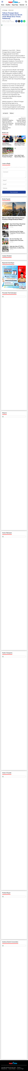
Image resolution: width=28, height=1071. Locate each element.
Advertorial (4, 21)
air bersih (5, 113)
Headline (8, 21)
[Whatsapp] (24, 21)
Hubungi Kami (4, 1068)
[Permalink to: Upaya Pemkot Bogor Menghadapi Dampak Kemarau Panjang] (5, 226)
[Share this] (16, 21)
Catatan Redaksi (12, 1068)
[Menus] (2, 2)
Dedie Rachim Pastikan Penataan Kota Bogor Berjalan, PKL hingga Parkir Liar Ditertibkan (7, 156)
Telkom (12, 113)
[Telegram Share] (22, 21)
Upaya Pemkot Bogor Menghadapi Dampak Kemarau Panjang (17, 224)
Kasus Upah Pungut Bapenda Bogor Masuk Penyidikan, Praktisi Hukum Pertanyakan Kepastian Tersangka (20, 156)
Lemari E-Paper (20, 1068)
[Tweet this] (19, 21)
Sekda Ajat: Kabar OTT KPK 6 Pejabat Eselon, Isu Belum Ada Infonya (17, 247)
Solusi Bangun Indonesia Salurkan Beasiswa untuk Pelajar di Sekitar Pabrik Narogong (7, 144)
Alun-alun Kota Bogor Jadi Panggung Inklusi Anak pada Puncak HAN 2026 (16, 239)
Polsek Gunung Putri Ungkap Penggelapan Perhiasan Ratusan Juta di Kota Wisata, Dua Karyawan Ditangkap (18, 232)
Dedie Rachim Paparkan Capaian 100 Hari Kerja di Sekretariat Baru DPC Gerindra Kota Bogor (20, 121)
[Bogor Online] (14, 1)
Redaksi (19, 1067)
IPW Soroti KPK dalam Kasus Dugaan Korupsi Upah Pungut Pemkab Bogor (20, 144)
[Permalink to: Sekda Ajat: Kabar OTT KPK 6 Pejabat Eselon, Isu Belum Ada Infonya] (5, 248)
